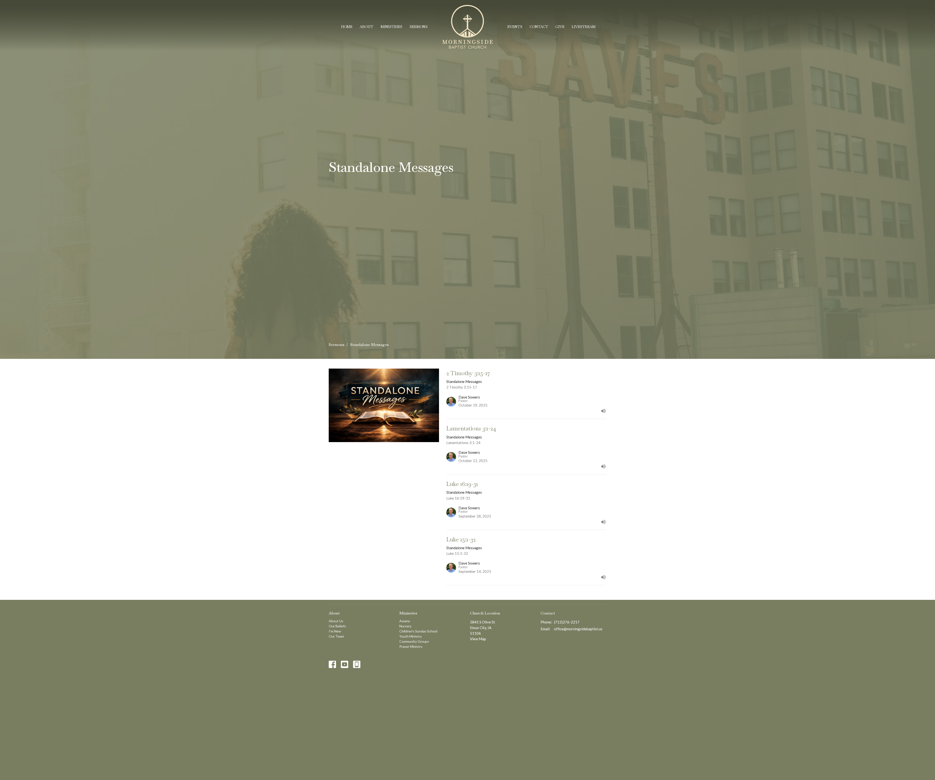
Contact (539, 26)
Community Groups (414, 641)
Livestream (584, 26)
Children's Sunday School (418, 631)
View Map (478, 639)
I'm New (335, 631)
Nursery (405, 626)
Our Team (336, 636)
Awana (404, 621)
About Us (336, 621)
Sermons (419, 26)
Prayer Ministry (410, 646)
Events (514, 26)
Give (559, 26)
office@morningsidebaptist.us (578, 629)
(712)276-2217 (567, 622)
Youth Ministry (410, 636)
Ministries (391, 26)
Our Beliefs (337, 626)
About (366, 26)
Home (346, 26)
